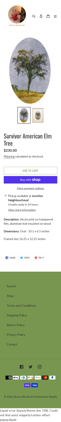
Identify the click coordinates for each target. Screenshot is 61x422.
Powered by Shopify (46, 396)
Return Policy (16, 325)
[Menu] (55, 16)
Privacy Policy (16, 334)
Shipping (9, 156)
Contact (12, 344)
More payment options (30, 188)
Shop (10, 296)
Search (11, 286)
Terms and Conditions (21, 305)
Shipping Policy (17, 315)
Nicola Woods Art (24, 396)
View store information (22, 209)
